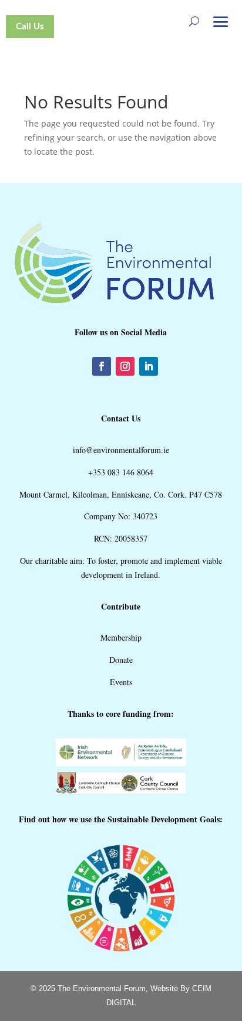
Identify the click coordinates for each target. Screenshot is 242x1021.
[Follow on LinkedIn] (148, 366)
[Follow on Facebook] (101, 366)
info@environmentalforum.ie (121, 449)
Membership (121, 637)
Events (121, 682)
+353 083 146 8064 (120, 472)
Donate (121, 659)
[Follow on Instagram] (125, 366)
